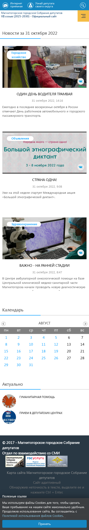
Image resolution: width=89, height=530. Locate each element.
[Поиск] (83, 5)
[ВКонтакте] (80, 81)
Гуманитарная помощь (37, 397)
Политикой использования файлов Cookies (32, 515)
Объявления (20, 138)
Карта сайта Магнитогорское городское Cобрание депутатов (47, 475)
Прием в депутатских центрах (40, 413)
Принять (44, 524)
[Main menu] (83, 16)
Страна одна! (44, 179)
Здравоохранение (24, 224)
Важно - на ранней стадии (44, 265)
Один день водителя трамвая (44, 93)
